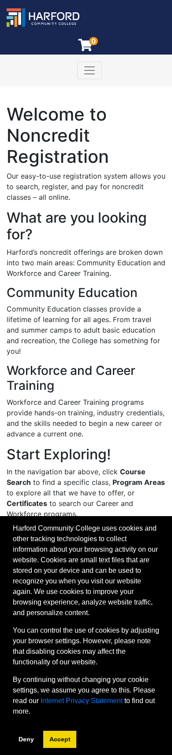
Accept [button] (60, 739)
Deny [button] (26, 739)
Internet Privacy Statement (82, 700)
